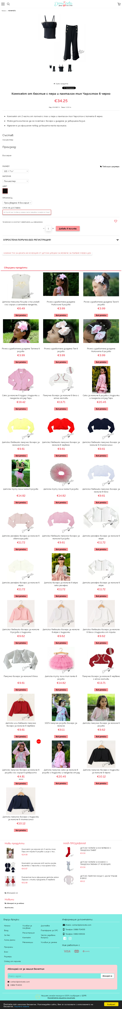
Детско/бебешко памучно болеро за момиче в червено (61, 443)
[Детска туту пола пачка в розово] (21, 486)
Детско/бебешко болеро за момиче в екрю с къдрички (61, 630)
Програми (8, 947)
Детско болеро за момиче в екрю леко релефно (61, 584)
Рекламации (28, 942)
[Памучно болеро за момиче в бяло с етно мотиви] (61, 392)
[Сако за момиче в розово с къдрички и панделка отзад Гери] (101, 392)
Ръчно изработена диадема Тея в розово (61, 349)
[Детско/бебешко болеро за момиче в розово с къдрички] (21, 627)
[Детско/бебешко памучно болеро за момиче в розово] (61, 533)
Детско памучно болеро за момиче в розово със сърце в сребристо (20, 771)
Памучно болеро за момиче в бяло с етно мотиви (61, 396)
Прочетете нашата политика (61, 998)
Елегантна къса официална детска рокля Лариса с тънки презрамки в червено (40, 878)
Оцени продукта (62, 84)
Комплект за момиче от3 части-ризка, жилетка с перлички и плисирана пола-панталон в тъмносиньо (39, 864)
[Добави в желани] (116, 221)
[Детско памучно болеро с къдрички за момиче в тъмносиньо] (20, 814)
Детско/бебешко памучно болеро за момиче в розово (61, 537)
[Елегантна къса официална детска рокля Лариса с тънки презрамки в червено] (10, 881)
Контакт (27, 937)
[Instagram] (70, 939)
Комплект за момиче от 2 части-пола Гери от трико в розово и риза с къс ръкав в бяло (39, 850)
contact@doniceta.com (81, 925)
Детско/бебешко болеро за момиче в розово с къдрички (20, 630)
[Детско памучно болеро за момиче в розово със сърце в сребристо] (21, 767)
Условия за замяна (49, 942)
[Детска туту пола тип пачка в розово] (61, 673)
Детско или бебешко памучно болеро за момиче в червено (21, 724)
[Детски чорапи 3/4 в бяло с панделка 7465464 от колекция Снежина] (68, 866)
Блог (6, 952)
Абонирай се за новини (15, 903)
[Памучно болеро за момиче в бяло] (21, 671)
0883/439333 (79, 934)
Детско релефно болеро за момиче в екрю (101, 537)
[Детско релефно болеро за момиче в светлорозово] (21, 533)
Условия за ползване (27, 926)
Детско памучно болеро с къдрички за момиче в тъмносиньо (21, 818)
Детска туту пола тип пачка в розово (61, 677)
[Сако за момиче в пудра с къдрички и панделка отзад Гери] (21, 392)
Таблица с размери (110, 166)
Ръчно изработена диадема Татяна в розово (21, 349)
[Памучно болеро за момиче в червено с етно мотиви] (101, 673)
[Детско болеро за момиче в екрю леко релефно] (61, 580)
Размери (8, 956)
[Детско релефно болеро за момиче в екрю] (101, 528)
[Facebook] (65, 939)
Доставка (45, 925)
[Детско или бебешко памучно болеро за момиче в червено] (21, 720)
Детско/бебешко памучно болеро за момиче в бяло (101, 490)
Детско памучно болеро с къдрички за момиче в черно (101, 771)
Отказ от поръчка (12, 961)
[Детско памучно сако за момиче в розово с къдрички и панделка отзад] (61, 767)
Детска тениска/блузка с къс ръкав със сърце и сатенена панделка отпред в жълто (20, 303)
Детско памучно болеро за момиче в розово (101, 724)
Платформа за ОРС (49, 930)
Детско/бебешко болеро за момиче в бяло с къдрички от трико (101, 630)
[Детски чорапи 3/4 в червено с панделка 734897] (68, 852)
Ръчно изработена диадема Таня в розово (101, 303)
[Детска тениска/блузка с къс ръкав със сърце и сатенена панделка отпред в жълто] (21, 299)
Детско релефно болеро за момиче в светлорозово (20, 537)
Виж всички (9, 907)
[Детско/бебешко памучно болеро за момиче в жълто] (21, 439)
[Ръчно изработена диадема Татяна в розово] (21, 342)
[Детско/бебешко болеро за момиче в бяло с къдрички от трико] (101, 627)
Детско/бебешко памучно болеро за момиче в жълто (21, 443)
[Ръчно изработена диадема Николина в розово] (61, 295)
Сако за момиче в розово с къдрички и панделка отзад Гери (101, 396)
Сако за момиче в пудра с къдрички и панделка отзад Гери (20, 396)
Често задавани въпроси (48, 936)
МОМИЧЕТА (12, 10)
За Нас (7, 935)
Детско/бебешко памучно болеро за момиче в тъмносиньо (101, 443)
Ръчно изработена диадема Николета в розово (101, 349)
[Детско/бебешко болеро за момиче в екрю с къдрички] (61, 627)
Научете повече (21, 1006)
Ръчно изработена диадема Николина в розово (61, 303)
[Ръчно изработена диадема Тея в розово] (61, 342)
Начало (4, 10)
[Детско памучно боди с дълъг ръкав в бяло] (68, 880)
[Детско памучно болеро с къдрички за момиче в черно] (101, 767)
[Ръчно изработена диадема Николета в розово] (101, 342)
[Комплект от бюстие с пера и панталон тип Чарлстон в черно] (52, 69)
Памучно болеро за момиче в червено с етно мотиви (101, 677)
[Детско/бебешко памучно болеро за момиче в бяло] (101, 486)
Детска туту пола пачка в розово (20, 489)
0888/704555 (79, 929)
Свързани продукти (15, 267)
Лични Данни (9, 940)
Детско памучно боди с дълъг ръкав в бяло (98, 877)
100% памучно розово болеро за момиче (61, 724)
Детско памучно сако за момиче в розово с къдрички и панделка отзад (61, 771)
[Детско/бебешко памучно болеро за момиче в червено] (61, 439)
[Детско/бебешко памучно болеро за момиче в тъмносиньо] (101, 439)
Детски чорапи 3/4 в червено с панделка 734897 (95, 849)
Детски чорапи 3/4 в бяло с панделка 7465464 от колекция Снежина (95, 863)
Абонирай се (12, 893)
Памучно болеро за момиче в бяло (21, 676)
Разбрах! (111, 1004)
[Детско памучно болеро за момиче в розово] (101, 720)
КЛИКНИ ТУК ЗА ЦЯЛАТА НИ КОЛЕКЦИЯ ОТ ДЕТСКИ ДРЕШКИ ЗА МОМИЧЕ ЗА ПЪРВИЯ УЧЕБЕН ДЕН (47, 253)
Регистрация (28, 933)
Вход (6, 930)
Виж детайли (21, 315)
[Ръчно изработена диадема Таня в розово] (101, 295)
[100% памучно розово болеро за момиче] (61, 720)
